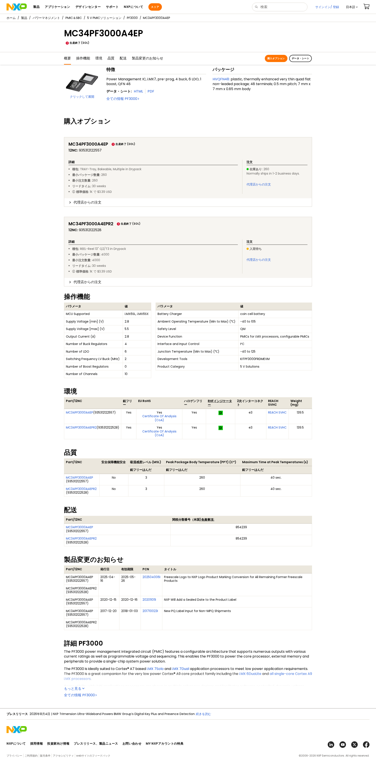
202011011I (149, 599)
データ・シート (300, 58)
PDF (151, 91)
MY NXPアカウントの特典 (164, 743)
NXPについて (16, 743)
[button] (352, 6)
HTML (138, 91)
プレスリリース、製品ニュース (96, 743)
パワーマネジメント (46, 18)
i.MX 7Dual (180, 668)
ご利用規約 (31, 755)
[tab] (188, 202)
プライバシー (14, 755)
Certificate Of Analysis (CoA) (159, 418)
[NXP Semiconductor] (17, 7)
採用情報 (36, 743)
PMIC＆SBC (73, 18)
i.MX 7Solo (155, 668)
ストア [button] (155, 7)
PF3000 (132, 18)
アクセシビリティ (63, 755)
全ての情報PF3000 (121, 98)
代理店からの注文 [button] (87, 202)
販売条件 (45, 755)
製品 (24, 18)
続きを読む (203, 714)
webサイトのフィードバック (93, 755)
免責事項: (207, 519)
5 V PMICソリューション (104, 18)
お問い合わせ (132, 743)
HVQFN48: (221, 79)
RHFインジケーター (220, 403)
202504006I (151, 577)
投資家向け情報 (58, 743)
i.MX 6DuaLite (250, 673)
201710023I (150, 611)
